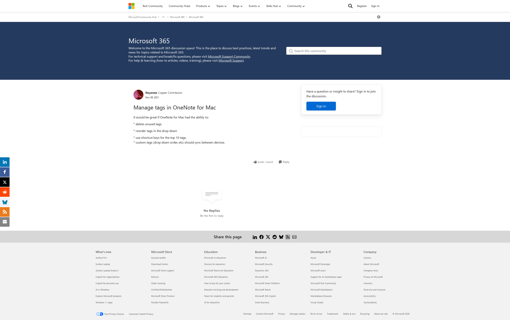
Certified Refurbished (161, 289)
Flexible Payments (160, 302)
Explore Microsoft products (109, 295)
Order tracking (158, 283)
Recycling (364, 313)
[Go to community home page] (131, 6)
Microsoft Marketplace (321, 289)
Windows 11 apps (104, 302)
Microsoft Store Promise (163, 295)
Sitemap (247, 313)
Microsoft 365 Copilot (265, 295)
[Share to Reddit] (275, 236)
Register (362, 6)
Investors (368, 283)
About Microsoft (371, 264)
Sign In (375, 6)
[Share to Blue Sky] (281, 236)
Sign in (321, 106)
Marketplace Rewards (321, 295)
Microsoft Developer (320, 264)
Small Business (262, 302)
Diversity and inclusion (374, 289)
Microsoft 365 (177, 17)
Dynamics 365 (262, 270)
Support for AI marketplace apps (326, 276)
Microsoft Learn (318, 270)
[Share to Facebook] (261, 236)
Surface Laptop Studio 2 (107, 270)
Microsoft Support (231, 60)
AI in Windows (102, 289)
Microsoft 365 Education (216, 276)
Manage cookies (297, 313)
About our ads (381, 313)
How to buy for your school (217, 283)
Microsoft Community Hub (142, 17)
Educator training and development (221, 289)
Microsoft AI (261, 257)
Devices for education (214, 264)
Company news (371, 270)
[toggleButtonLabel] (379, 17)
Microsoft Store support (162, 270)
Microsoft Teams (263, 289)
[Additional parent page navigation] (163, 17)
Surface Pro (101, 257)
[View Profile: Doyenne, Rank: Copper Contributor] (138, 95)
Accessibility (370, 295)
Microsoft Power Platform (267, 283)
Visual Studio (317, 302)
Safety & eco (349, 313)
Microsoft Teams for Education (218, 270)
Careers (367, 257)
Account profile (158, 257)
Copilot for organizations (108, 276)
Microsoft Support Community (229, 56)
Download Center (159, 264)
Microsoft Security (264, 264)
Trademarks (332, 313)
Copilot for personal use (107, 283)
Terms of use (316, 313)
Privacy (281, 313)
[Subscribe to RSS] (288, 236)
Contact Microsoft (264, 313)
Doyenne (151, 93)
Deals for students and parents (219, 295)
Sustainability (370, 302)
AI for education (212, 302)
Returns (155, 276)
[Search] (350, 6)
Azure (313, 257)
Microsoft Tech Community (323, 283)
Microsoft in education (215, 257)
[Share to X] (268, 236)
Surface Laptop (103, 264)
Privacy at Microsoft (373, 276)
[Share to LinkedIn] (255, 236)
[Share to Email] (294, 236)
